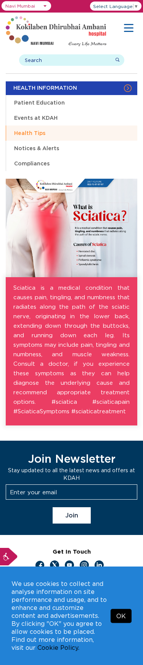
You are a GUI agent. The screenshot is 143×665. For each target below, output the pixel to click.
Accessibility (9, 556)
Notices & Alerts (36, 148)
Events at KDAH (36, 118)
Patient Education (39, 102)
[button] (26, 6)
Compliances (32, 163)
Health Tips (29, 133)
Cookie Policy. (58, 647)
